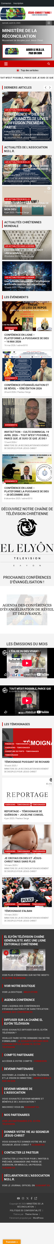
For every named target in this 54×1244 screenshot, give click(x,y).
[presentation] (46, 88)
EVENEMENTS (11, 328)
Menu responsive (49, 23)
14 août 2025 (10, 287)
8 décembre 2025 (12, 131)
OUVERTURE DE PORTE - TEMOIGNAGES (22, 751)
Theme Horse (31, 1214)
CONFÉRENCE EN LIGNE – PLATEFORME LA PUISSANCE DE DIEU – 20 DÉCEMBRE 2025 (26, 491)
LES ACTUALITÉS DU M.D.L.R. (17, 110)
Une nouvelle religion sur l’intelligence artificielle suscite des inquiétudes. (27, 283)
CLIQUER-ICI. (38, 1144)
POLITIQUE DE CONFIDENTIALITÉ (25, 1210)
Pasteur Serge (22, 212)
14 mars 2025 (10, 865)
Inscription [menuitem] (18, 3)
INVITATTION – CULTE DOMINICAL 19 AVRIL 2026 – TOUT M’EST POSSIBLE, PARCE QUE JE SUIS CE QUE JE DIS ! (26, 435)
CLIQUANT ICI (31, 1107)
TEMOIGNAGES (11, 755)
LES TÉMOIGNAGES (17, 724)
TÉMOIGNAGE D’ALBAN (18, 910)
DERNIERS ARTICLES (18, 87)
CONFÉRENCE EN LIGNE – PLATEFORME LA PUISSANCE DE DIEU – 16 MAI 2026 (26, 338)
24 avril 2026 (10, 392)
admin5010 (22, 345)
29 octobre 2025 (11, 256)
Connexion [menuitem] (6, 3)
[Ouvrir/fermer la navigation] (6, 64)
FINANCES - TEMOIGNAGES (17, 744)
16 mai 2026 (10, 345)
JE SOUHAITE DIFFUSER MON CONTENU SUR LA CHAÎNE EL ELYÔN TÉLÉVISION (25, 1044)
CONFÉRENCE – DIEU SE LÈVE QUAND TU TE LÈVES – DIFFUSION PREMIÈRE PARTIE (26, 120)
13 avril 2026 (10, 442)
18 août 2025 (10, 765)
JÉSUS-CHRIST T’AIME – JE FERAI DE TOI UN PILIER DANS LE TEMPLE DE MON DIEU (26, 206)
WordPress (38, 1218)
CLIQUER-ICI (8, 1168)
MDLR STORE (31, 992)
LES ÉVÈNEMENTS (16, 297)
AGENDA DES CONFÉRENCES (17, 1012)
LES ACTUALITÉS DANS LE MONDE (19, 246)
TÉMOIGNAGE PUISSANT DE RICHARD (27, 761)
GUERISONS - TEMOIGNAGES (17, 748)
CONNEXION (40, 1061)
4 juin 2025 (9, 212)
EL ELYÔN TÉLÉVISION (13, 978)
